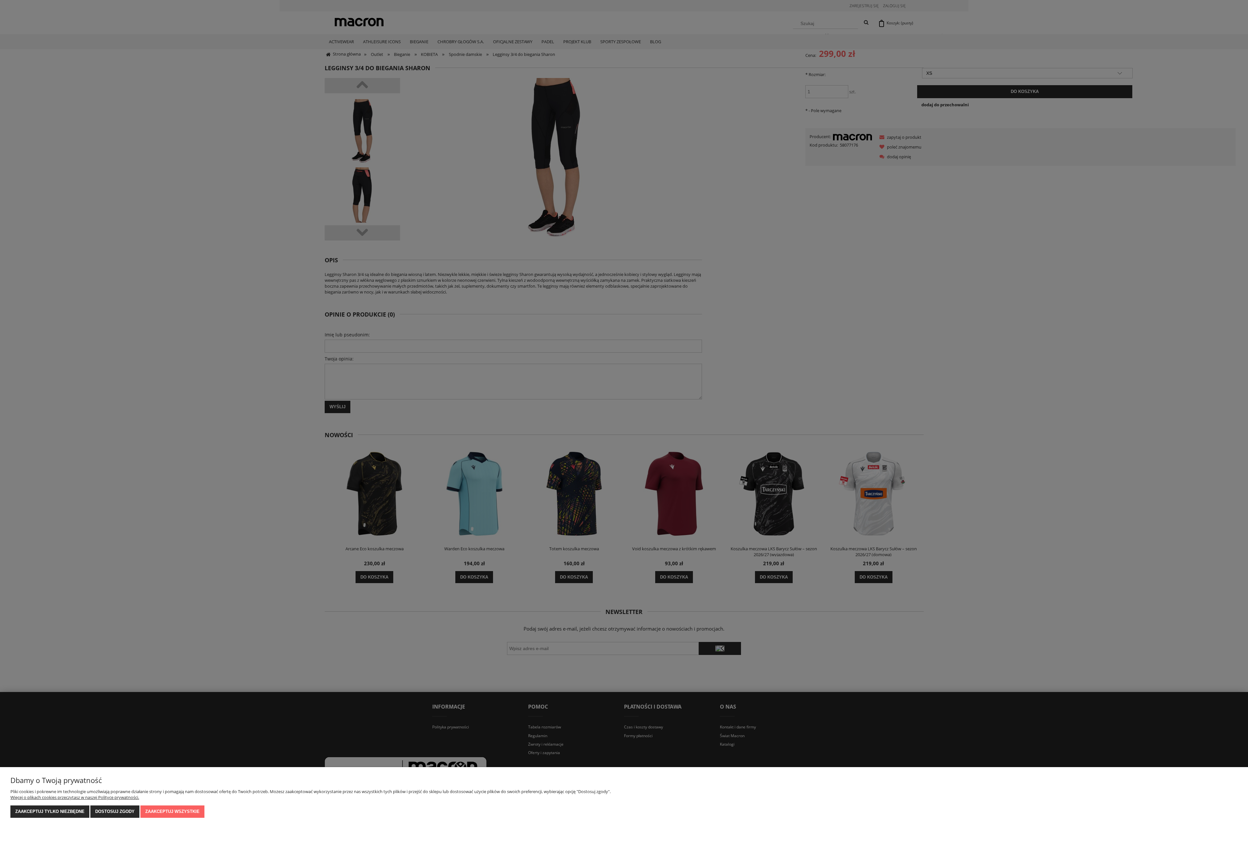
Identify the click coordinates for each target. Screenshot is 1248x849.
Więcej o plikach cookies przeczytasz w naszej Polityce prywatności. (74, 797)
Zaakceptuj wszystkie (172, 811)
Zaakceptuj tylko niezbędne (49, 811)
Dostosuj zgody (115, 811)
